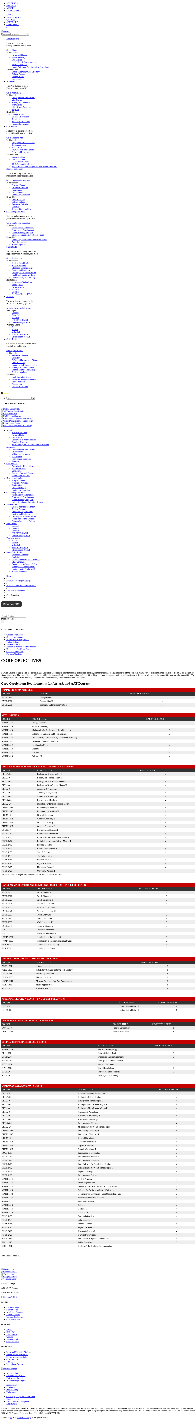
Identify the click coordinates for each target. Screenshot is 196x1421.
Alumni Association (20, 386)
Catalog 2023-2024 (14, 635)
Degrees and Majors (14, 169)
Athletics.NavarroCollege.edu (18, 308)
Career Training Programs (22, 232)
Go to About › (12, 50)
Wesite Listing (12, 1390)
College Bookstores (14, 1317)
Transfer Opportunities (21, 209)
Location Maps (12, 1307)
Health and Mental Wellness (23, 275)
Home (9, 576)
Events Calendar (13, 1314)
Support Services (19, 265)
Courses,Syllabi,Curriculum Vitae (20, 1396)
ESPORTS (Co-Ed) (20, 320)
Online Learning (19, 192)
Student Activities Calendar (23, 263)
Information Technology (22, 282)
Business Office (18, 157)
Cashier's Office (18, 159)
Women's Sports (13, 538)
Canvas (9, 1337)
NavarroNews (18, 287)
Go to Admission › (14, 93)
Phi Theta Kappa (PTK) (22, 294)
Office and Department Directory (26, 72)
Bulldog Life (17, 284)
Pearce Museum (18, 382)
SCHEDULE (12, 22)
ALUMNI (10, 8)
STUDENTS (12, 3)
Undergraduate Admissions (23, 97)
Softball (15, 329)
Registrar (15, 109)
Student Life (11, 247)
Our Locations (18, 79)
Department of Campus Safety (24, 365)
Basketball (16, 315)
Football (15, 317)
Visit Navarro (17, 100)
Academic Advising (20, 187)
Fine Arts (15, 289)
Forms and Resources (21, 152)
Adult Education (19, 242)
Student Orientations (20, 117)
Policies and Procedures (16, 1378)
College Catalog (18, 202)
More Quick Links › (14, 350)
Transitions (16, 119)
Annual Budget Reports (16, 1380)
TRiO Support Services (21, 164)
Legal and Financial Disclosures (19, 1352)
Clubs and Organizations (22, 268)
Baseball (15, 313)
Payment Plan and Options (23, 150)
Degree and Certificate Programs (20, 649)
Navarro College (24, 1417)
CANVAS (10, 20)
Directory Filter (7, 619)
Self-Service (11, 1334)
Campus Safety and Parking (23, 277)
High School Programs (21, 107)
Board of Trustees (19, 64)
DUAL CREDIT (13, 10)
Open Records (12, 1359)
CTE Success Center (20, 162)
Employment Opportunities (23, 367)
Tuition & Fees (12, 642)
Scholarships (17, 147)
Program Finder (18, 185)
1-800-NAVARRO (9, 1297)
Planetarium (17, 384)
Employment (11, 1404)
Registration (17, 190)
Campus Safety (12, 1399)
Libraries (15, 207)
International (17, 105)
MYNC (9, 15)
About (9, 430)
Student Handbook (20, 372)
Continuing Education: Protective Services (29, 240)
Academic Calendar (20, 204)
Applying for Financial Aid (23, 142)
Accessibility (11, 1385)
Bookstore (16, 358)
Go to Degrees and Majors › (18, 180)
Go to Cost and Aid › (15, 138)
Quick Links (11, 339)
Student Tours (12, 1310)
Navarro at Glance (19, 55)
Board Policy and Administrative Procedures (30, 67)
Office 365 (10, 1332)
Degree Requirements (15, 590)
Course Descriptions (14, 651)
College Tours (18, 76)
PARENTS (11, 6)
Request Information (20, 124)
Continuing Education (21, 195)
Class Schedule (18, 199)
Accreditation (12, 1373)
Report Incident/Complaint (17, 1401)
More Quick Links (14, 552)
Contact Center (12, 1342)
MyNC (9, 1330)
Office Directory (13, 1319)
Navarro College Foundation (24, 379)
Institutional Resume (15, 1364)
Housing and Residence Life (24, 273)
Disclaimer (10, 1387)
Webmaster (11, 1392)
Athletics (10, 296)
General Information (14, 637)
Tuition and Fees (19, 145)
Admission (10, 81)
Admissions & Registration (17, 639)
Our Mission (17, 60)
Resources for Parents (21, 121)
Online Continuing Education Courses (28, 235)
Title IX (9, 1362)
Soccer (14, 327)
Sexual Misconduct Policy (17, 1357)
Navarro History (18, 57)
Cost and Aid (11, 126)
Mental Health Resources (17, 1354)
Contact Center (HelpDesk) (23, 370)
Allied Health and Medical (23, 228)
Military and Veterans (21, 102)
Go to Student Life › (14, 258)
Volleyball (16, 332)
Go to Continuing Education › (18, 223)
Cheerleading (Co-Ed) (21, 322)
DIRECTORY (12, 24)
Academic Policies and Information (21, 585)
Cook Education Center (22, 377)
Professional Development (23, 230)
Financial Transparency (16, 1375)
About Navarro (12, 39)
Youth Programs (18, 244)
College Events (18, 74)
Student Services (13, 644)
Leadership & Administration (24, 62)
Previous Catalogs (14, 654)
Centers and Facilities (21, 270)
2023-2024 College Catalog (18, 581)
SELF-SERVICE (13, 17)
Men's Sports (11, 523)
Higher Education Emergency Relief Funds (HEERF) (34, 166)
